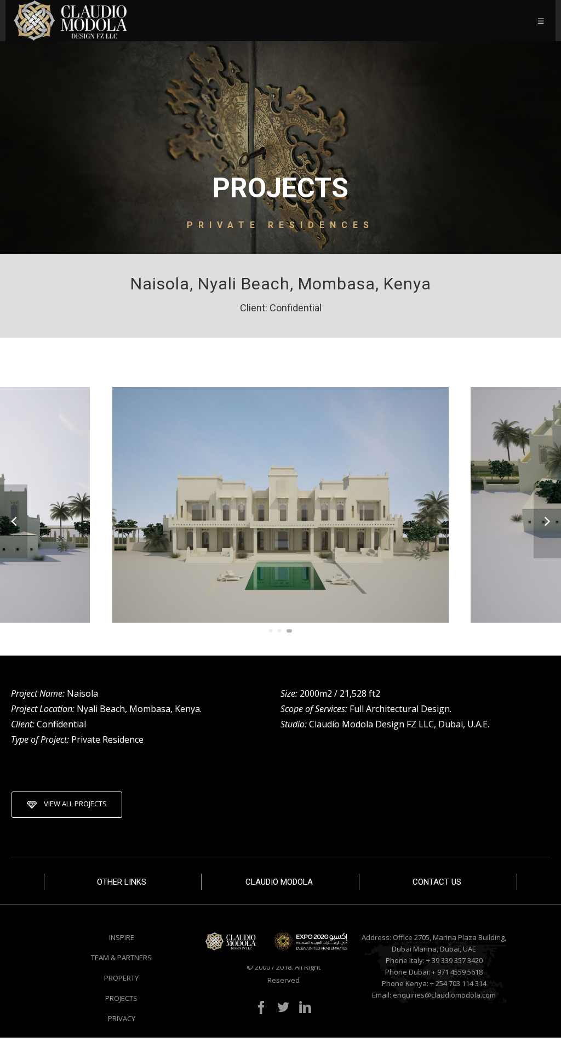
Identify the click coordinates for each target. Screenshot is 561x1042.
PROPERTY (121, 978)
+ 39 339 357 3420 (454, 960)
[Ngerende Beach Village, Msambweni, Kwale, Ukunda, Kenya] (547, 521)
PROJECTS (121, 998)
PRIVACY (121, 1018)
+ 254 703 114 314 (458, 983)
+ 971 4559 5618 (457, 972)
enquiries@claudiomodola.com (444, 995)
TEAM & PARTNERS (121, 958)
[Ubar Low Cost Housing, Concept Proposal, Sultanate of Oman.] (13, 521)
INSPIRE (121, 937)
